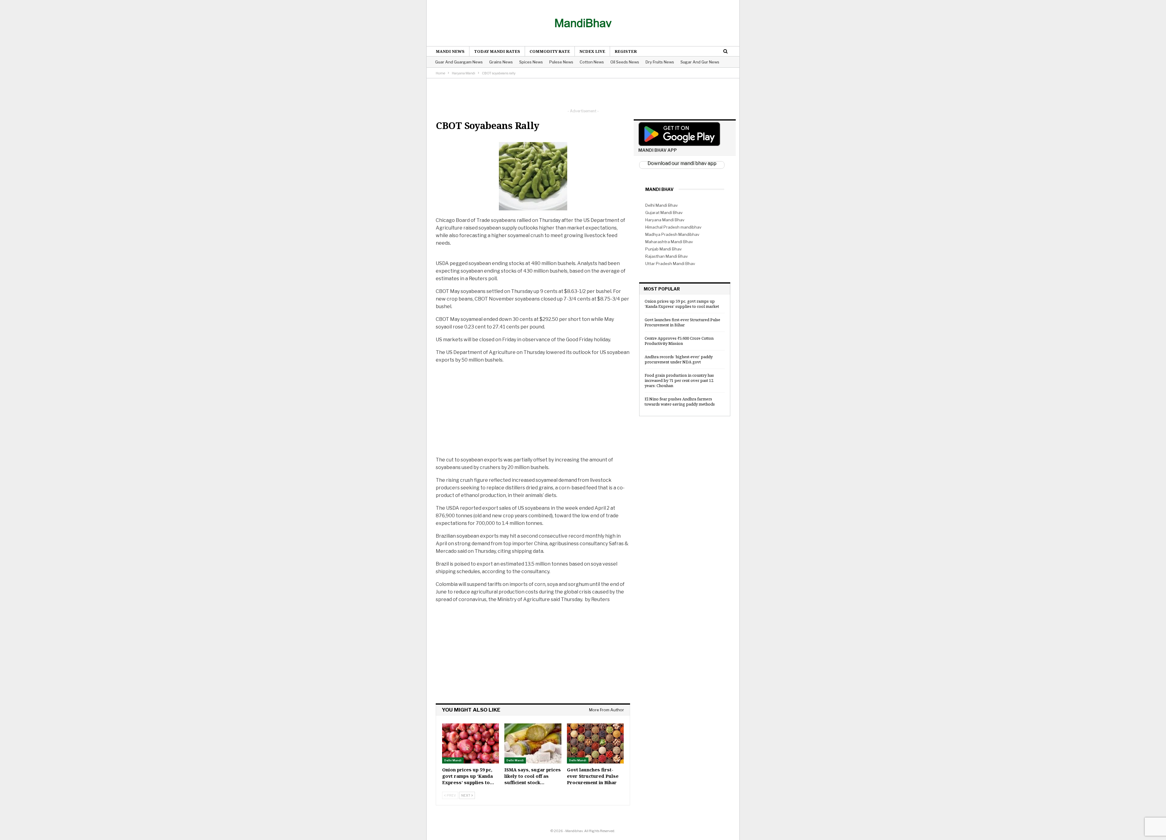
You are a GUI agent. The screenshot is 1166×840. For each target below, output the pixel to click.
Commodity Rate (550, 51)
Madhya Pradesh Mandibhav (672, 234)
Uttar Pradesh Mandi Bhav (670, 263)
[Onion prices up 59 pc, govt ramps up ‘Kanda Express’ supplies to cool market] (470, 743)
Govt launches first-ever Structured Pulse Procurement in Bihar (682, 322)
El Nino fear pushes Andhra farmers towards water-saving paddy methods (680, 401)
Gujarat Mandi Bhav (664, 212)
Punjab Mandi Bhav (663, 249)
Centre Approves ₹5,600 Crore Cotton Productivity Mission (679, 340)
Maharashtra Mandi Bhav (669, 241)
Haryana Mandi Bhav (664, 219)
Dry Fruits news (660, 62)
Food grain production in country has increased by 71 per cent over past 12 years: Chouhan (679, 380)
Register (626, 51)
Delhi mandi (453, 760)
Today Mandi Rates (497, 51)
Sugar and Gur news (699, 62)
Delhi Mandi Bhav (661, 205)
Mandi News (450, 51)
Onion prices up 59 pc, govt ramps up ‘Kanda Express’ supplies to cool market (682, 303)
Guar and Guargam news (459, 62)
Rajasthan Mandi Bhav (666, 256)
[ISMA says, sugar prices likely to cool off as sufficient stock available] (532, 743)
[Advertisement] (583, 92)
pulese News (561, 62)
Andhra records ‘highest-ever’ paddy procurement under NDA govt (679, 359)
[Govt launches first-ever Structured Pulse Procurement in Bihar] (595, 743)
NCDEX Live (592, 51)
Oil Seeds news (624, 62)
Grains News (501, 62)
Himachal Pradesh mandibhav (673, 227)
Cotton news (592, 62)
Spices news (531, 62)
